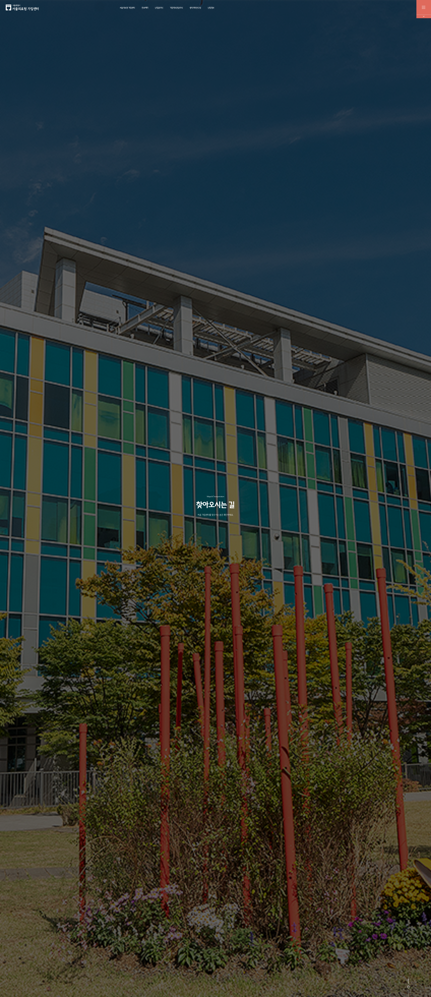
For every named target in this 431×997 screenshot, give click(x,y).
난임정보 (211, 7)
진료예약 (145, 7)
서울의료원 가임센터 (127, 7)
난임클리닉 (159, 7)
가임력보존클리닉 (176, 7)
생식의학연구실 (195, 7)
